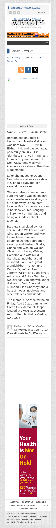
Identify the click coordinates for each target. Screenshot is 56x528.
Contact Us (27, 502)
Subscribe (41, 502)
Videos (11, 505)
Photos (21, 505)
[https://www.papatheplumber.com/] (28, 35)
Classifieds (32, 505)
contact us (25, 519)
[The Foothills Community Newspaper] (28, 22)
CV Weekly (15, 57)
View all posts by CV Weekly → (26, 333)
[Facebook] (11, 12)
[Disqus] (28, 354)
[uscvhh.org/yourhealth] (28, 450)
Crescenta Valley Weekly (25, 513)
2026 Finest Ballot (28, 508)
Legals (44, 505)
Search (43, 12)
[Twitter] (15, 12)
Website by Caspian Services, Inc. (21, 522)
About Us (14, 502)
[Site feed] (19, 12)
